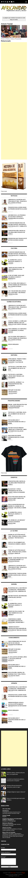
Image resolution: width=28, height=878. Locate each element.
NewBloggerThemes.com (14, 875)
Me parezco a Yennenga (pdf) (9, 821)
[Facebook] (3, 2)
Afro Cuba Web (6, 808)
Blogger (23, 872)
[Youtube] (7, 2)
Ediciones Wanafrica (7, 823)
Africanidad (13, 872)
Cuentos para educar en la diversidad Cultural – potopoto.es (12, 819)
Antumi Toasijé (6, 815)
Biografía (4, 816)
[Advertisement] (14, 101)
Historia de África (6, 827)
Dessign (12, 874)
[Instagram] (5, 2)
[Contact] (11, 2)
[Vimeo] (9, 2)
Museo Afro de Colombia (8, 832)
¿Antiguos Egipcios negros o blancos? (16, 792)
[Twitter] (2, 2)
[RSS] (13, 2)
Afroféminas (5, 810)
